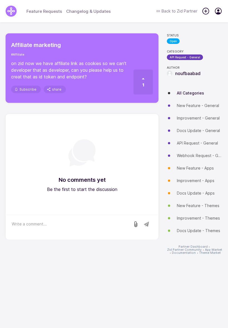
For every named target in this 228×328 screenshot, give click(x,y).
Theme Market (210, 252)
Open (173, 41)
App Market (213, 249)
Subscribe (27, 89)
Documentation (184, 252)
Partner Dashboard (193, 246)
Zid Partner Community (184, 249)
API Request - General (185, 57)
